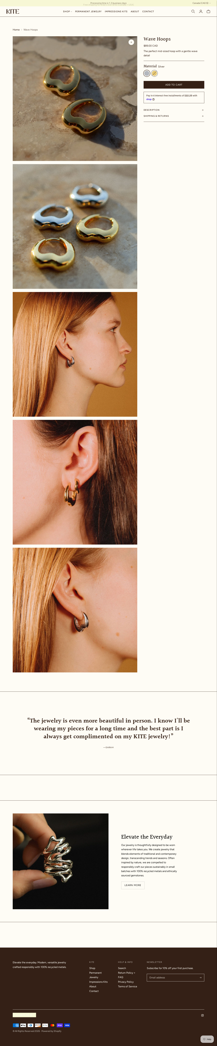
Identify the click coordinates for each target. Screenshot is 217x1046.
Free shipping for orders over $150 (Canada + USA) (108, 3)
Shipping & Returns (156, 116)
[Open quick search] (193, 11)
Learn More (133, 885)
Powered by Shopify (51, 1031)
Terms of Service (127, 986)
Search (122, 968)
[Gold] (154, 73)
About (135, 11)
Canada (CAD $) (200, 3)
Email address (157, 974)
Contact (148, 11)
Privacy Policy (126, 981)
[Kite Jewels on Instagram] (202, 1015)
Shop (66, 11)
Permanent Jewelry (88, 11)
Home (16, 29)
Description (152, 110)
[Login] (201, 11)
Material (150, 66)
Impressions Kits (116, 11)
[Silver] (147, 73)
